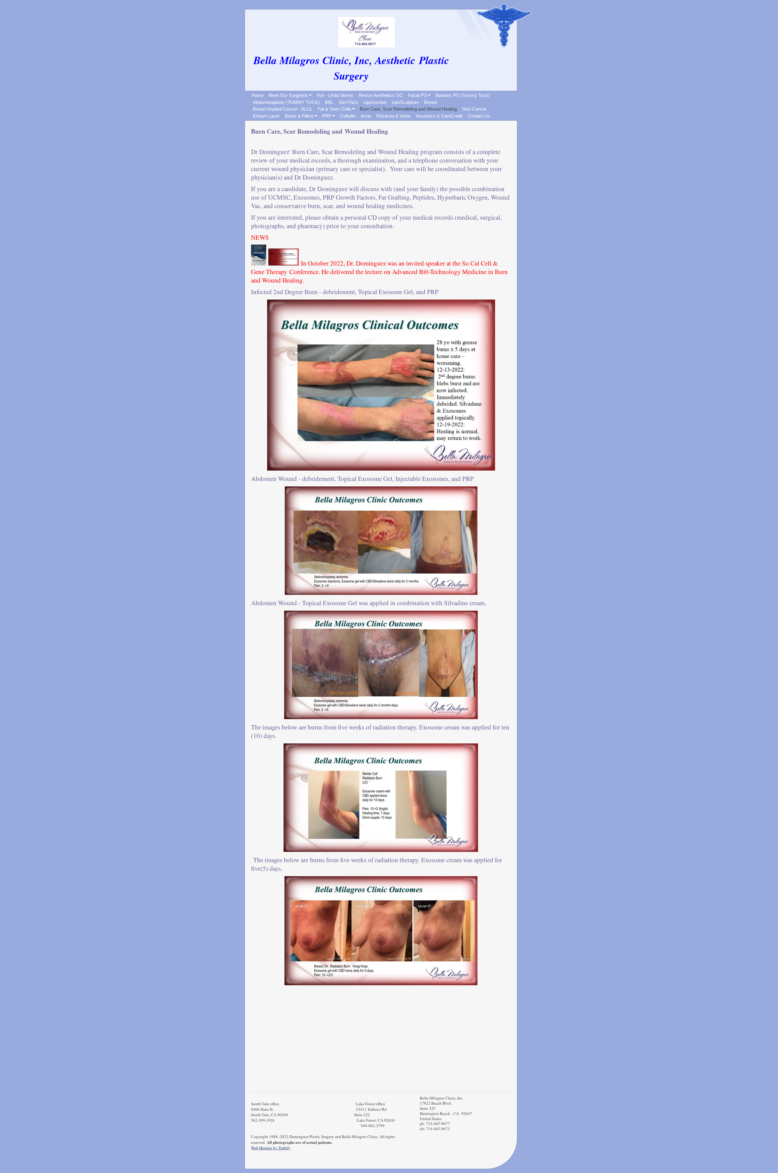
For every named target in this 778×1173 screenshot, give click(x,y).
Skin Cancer (474, 108)
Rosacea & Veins (393, 115)
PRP (327, 115)
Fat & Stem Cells (334, 108)
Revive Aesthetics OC (381, 95)
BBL (329, 102)
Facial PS (417, 95)
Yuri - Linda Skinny (334, 95)
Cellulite (348, 115)
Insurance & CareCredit (439, 115)
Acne (366, 115)
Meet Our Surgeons (288, 95)
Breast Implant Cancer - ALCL (282, 108)
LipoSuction (375, 102)
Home (257, 95)
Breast (430, 102)
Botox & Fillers (299, 115)
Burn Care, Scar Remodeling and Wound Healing (408, 108)
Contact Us (479, 115)
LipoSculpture (405, 102)
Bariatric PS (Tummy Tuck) (462, 95)
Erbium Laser (266, 115)
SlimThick (348, 102)
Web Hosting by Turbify (271, 1148)
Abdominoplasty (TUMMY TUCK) (286, 102)
